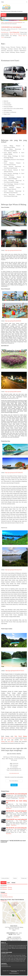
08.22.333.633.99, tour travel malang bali (16, 819)
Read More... (22, 798)
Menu (4, 15)
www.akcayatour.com (14, 773)
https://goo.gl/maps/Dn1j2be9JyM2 (13, 321)
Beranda (15, 878)
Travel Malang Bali (14, 32)
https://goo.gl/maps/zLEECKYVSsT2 (14, 670)
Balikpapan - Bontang (7, 887)
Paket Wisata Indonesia (7, 896)
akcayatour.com (4, 32)
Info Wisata (4, 895)
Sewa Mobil (11, 741)
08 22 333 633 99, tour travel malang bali (16, 794)
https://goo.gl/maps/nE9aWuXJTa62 (13, 250)
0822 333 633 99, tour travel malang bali (16, 828)
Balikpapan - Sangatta (7, 889)
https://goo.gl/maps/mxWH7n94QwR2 (14, 472)
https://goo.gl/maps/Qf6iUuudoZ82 (13, 391)
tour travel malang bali (6, 30)
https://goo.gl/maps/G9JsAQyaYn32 (13, 569)
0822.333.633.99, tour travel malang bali (16, 811)
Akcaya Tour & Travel (15, 34)
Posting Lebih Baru (5, 878)
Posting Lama (23, 878)
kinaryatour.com (16, 973)
